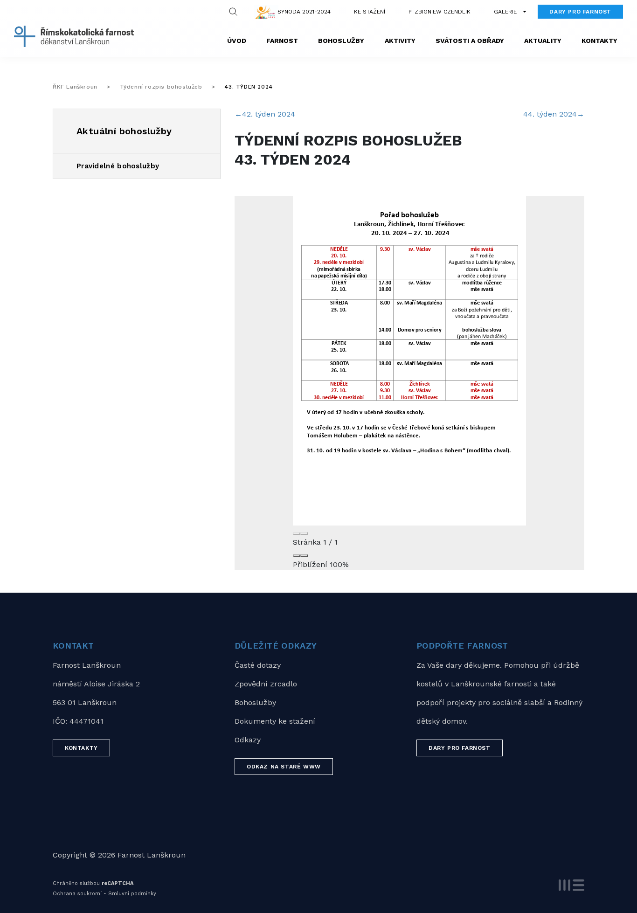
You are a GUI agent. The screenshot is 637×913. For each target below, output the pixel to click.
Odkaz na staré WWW (284, 766)
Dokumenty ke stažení (275, 721)
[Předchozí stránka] (296, 533)
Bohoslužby (341, 40)
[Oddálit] (296, 555)
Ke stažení (369, 11)
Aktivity (400, 40)
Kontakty (599, 40)
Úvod (236, 40)
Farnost (282, 40)
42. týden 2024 (265, 114)
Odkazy (248, 739)
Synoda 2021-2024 (304, 11)
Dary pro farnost (580, 11)
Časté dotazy (258, 665)
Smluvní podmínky (132, 894)
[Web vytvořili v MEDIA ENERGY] (571, 885)
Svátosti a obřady (470, 40)
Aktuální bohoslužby (124, 131)
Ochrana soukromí (77, 894)
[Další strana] (304, 533)
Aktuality (542, 40)
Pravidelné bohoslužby (117, 166)
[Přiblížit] (304, 555)
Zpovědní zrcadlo (266, 683)
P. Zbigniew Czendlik (440, 11)
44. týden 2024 (553, 114)
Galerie (505, 11)
